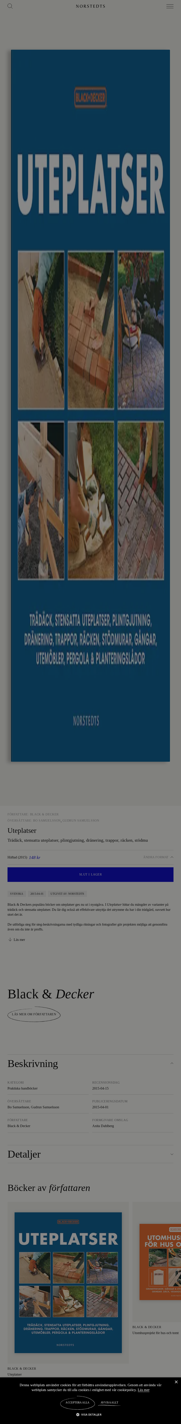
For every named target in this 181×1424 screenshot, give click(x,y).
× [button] (176, 1382)
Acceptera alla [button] (77, 1402)
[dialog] (90, 712)
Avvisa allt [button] (109, 1402)
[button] (90, 1414)
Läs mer (144, 1390)
